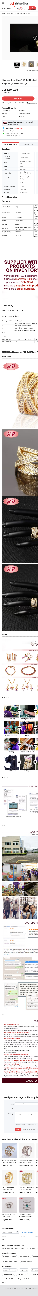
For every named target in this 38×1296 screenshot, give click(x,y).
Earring (4, 1236)
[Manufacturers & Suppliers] (19, 3)
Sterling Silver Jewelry (9, 1257)
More (3, 1282)
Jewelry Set (22, 1236)
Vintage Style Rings (26, 1261)
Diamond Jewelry (24, 1257)
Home (3, 13)
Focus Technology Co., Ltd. (23, 1288)
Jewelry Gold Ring (8, 1274)
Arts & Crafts (10, 13)
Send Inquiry (18, 98)
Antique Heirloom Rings (10, 1261)
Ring (28, 13)
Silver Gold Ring (21, 1274)
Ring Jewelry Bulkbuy (24, 1279)
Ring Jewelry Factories (9, 1270)
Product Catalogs (28, 1232)
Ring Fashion (24, 1270)
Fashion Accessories (20, 13)
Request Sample (32, 103)
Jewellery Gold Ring (8, 1279)
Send (17, 1129)
